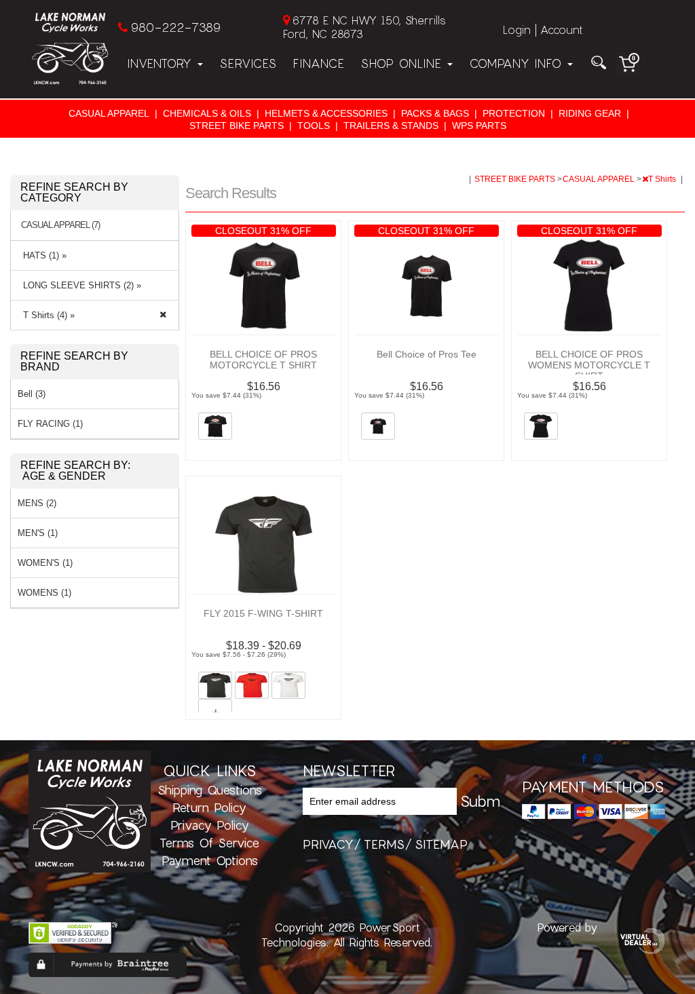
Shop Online (403, 63)
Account (561, 29)
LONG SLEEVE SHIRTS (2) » (79, 285)
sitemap (441, 844)
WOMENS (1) (44, 593)
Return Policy (209, 807)
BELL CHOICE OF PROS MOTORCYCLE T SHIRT (263, 359)
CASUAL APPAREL (109, 113)
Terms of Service (209, 842)
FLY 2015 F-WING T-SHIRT (263, 613)
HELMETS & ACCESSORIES (326, 113)
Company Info (517, 63)
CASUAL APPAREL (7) (60, 225)
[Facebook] (583, 758)
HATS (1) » (42, 255)
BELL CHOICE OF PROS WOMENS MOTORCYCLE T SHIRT (589, 365)
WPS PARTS (479, 125)
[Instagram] (598, 758)
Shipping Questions (209, 789)
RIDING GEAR (590, 113)
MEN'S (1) (38, 533)
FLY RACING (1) (50, 424)
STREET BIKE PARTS (236, 125)
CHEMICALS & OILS (207, 113)
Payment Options (210, 860)
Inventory (161, 63)
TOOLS (313, 125)
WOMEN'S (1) (45, 563)
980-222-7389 (175, 27)
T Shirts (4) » (46, 315)
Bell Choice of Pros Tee (426, 354)
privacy (328, 844)
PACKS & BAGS (435, 113)
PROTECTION (514, 113)
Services (247, 63)
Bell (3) (31, 394)
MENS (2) (37, 503)
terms (384, 844)
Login (517, 29)
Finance (318, 63)
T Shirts (663, 179)
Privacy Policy (209, 825)
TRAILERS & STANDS (390, 125)
